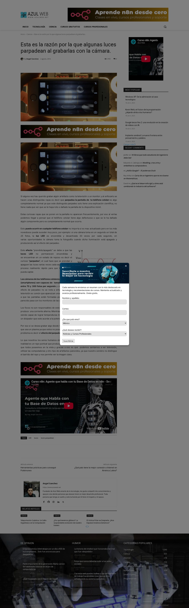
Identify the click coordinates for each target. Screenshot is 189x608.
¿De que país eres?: (71, 319)
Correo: (65, 309)
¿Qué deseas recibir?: (72, 330)
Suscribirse (68, 341)
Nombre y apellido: (70, 298)
